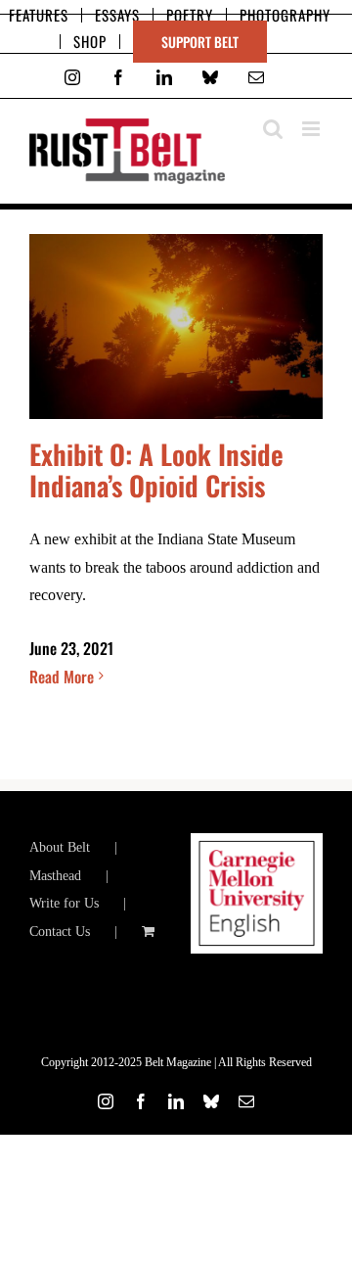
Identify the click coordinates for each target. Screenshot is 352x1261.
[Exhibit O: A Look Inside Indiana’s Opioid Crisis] (176, 326)
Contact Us (59, 931)
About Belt (59, 847)
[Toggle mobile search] (273, 128)
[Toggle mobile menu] (312, 128)
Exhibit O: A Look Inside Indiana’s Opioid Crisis (156, 469)
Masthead (55, 875)
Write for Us (64, 903)
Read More (61, 676)
